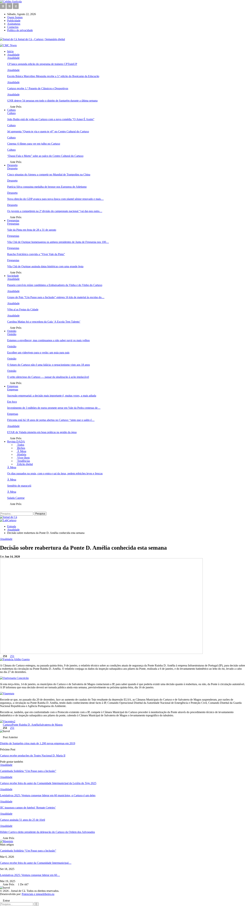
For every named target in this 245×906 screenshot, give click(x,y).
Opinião (11, 331)
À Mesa (21, 451)
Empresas (12, 386)
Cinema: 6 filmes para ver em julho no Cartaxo (33, 143)
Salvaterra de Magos (51, 724)
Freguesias (13, 220)
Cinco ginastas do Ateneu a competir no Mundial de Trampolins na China (48, 174)
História (21, 454)
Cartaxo (7, 724)
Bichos (21, 448)
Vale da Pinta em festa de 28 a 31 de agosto (31, 229)
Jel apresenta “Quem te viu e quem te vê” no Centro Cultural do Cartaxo (48, 131)
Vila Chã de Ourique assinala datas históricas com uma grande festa (45, 266)
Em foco (12, 401)
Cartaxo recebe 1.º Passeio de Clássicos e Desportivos (37, 88)
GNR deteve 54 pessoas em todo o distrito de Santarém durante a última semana (52, 100)
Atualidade (13, 54)
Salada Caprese (16, 497)
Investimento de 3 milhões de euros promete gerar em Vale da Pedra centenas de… (53, 407)
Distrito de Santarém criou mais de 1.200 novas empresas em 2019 (37, 743)
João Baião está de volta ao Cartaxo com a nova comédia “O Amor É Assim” (50, 119)
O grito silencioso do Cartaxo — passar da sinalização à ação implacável (48, 376)
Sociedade (13, 275)
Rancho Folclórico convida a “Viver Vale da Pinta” (36, 254)
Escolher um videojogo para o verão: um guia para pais (38, 352)
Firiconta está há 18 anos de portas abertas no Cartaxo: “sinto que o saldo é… (51, 420)
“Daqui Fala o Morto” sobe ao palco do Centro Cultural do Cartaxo (45, 155)
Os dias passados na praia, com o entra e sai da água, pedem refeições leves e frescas (55, 473)
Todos (20, 444)
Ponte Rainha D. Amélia (25, 724)
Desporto (12, 165)
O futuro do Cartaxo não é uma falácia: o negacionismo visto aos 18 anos (48, 364)
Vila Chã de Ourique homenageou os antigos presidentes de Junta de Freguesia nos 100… (58, 242)
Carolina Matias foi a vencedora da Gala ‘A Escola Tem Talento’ (43, 321)
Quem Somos (15, 17)
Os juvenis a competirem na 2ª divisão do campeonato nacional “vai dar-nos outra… (54, 211)
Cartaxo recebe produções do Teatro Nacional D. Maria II (32, 755)
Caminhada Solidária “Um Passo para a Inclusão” (28, 850)
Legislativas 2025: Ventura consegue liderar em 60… (30, 875)
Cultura (11, 109)
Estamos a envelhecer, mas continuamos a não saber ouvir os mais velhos (48, 340)
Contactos (12, 27)
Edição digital (25, 464)
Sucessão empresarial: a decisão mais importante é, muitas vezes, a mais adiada (51, 395)
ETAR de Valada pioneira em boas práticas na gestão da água (42, 432)
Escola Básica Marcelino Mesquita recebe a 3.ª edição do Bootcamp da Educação (53, 76)
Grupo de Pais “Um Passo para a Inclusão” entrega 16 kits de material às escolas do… (55, 297)
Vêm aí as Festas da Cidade (22, 309)
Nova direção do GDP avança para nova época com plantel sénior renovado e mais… (55, 198)
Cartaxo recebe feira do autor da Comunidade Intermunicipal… (35, 862)
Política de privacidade (20, 30)
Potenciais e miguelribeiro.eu (38, 894)
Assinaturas (13, 23)
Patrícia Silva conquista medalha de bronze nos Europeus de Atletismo (47, 186)
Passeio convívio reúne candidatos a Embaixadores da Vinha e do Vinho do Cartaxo (54, 285)
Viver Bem (23, 457)
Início (10, 51)
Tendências (23, 460)
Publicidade (13, 20)
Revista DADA (16, 441)
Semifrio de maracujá (19, 485)
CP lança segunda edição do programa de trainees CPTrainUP (42, 63)
